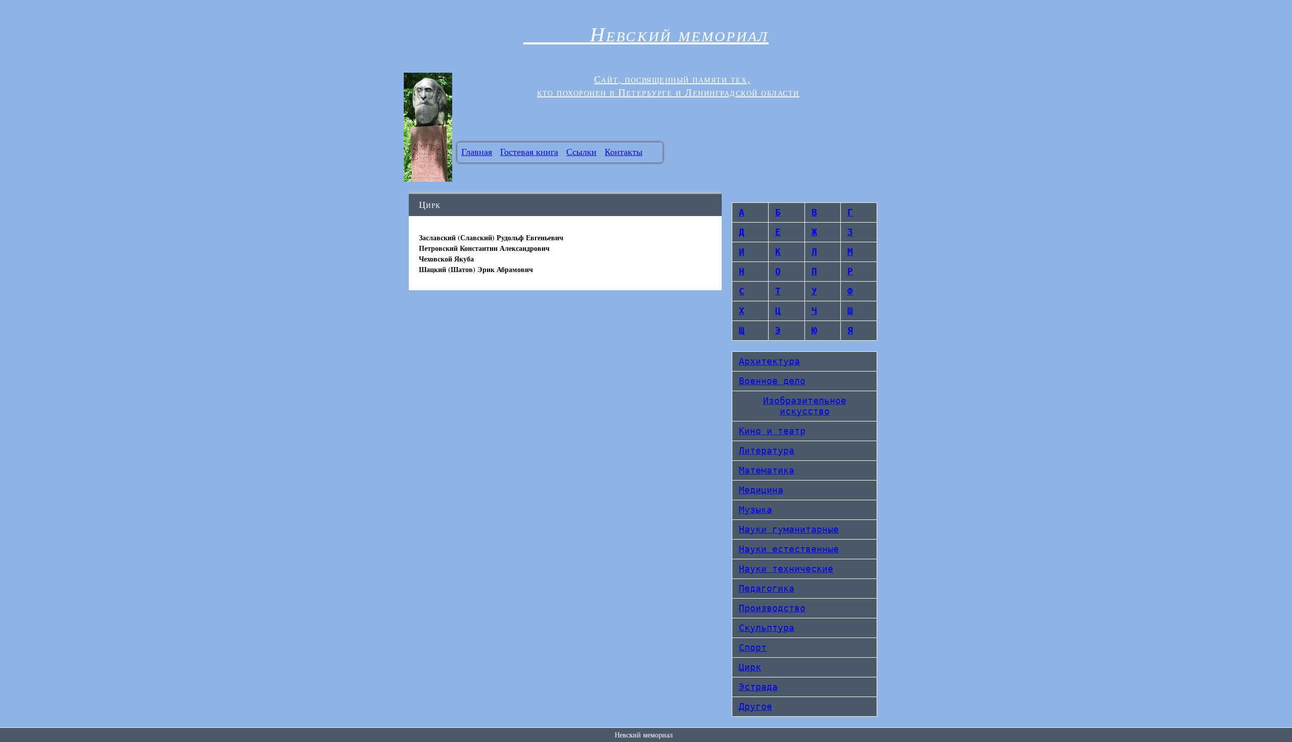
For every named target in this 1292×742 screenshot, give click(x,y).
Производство (772, 608)
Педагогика (766, 588)
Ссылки (581, 151)
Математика (766, 470)
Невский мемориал (646, 33)
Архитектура (769, 361)
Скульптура (766, 627)
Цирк (750, 667)
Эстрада (758, 686)
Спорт (753, 647)
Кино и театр (772, 431)
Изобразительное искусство (804, 405)
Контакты (623, 151)
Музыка (755, 509)
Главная (476, 151)
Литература (766, 450)
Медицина (761, 490)
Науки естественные (789, 549)
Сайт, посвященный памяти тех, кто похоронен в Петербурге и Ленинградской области (668, 85)
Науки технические (786, 568)
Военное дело (772, 381)
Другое (755, 706)
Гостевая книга (529, 151)
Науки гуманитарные (789, 529)
